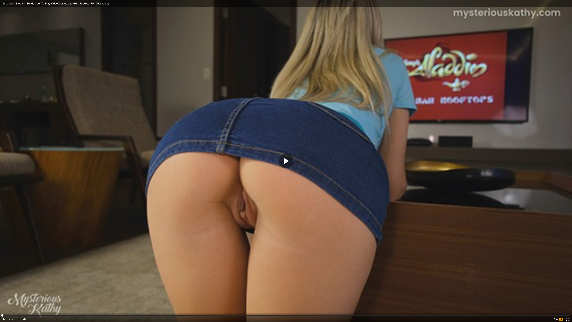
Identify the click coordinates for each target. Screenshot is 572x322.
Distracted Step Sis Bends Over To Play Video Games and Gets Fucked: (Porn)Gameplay (56, 3)
